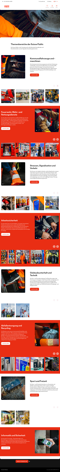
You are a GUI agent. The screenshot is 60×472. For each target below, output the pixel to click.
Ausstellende (34, 74)
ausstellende (34, 395)
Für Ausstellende (42, 1)
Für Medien (49, 1)
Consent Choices (4, 469)
